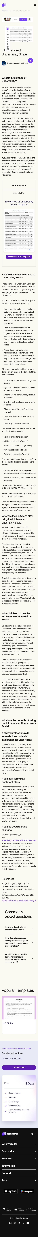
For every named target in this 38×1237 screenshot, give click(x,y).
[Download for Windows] (27, 1191)
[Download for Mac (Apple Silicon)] (11, 1191)
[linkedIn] (19, 1223)
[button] (34, 5)
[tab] (19, 186)
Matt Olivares (13, 63)
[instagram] (14, 1223)
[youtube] (27, 1223)
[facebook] (10, 1223)
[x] (23, 1223)
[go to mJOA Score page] (19, 1007)
